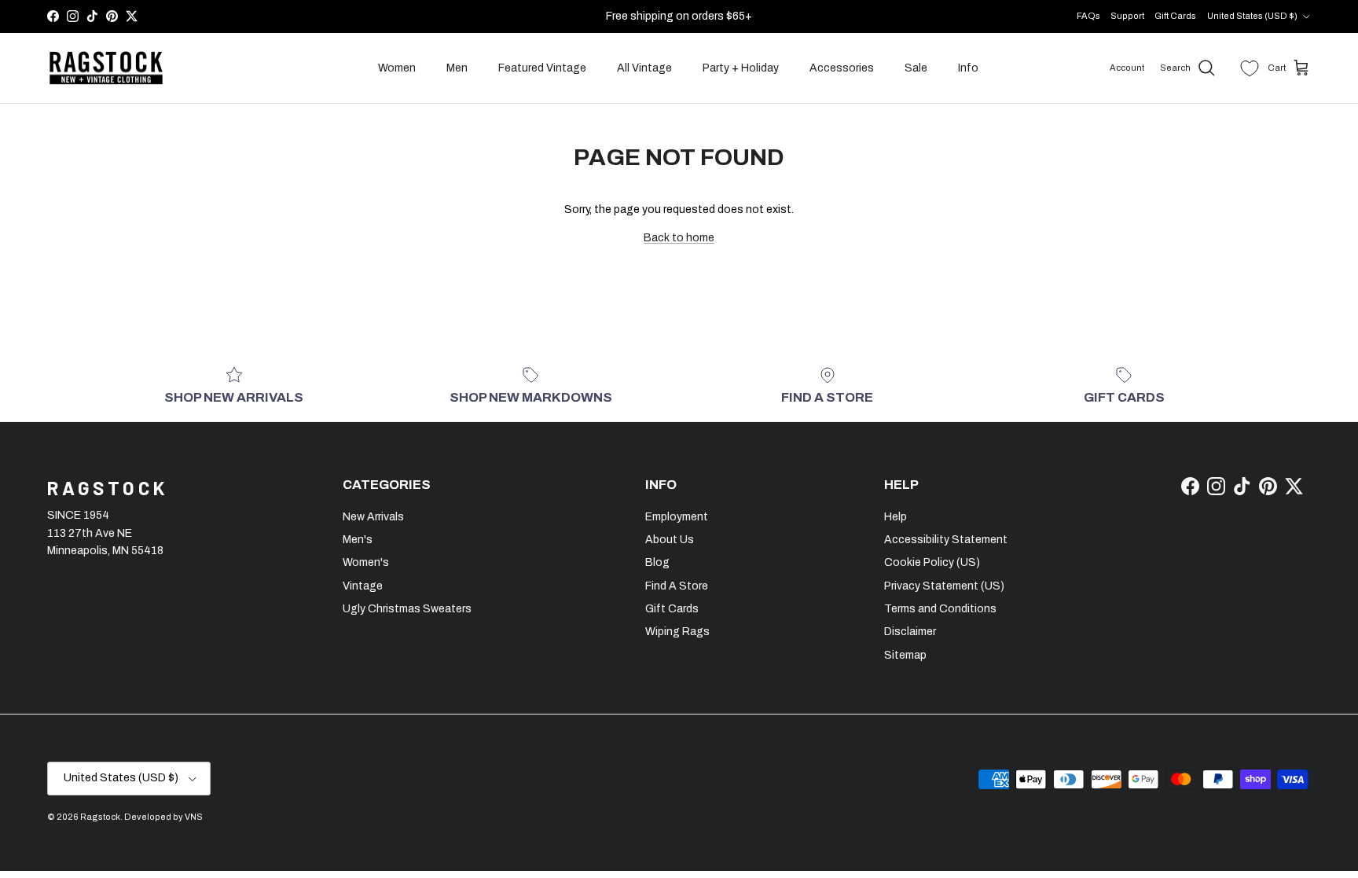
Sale (916, 68)
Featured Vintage (542, 68)
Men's (358, 540)
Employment (676, 517)
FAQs (1088, 15)
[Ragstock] (106, 68)
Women (397, 68)
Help (895, 517)
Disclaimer (910, 631)
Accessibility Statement (945, 540)
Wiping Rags (677, 631)
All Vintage (644, 68)
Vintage (363, 586)
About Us (669, 540)
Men (457, 68)
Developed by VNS (163, 816)
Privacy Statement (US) (944, 586)
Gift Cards (1175, 15)
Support (1127, 15)
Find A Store (676, 586)
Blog (657, 562)
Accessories (841, 68)
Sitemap (905, 655)
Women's (366, 562)
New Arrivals (373, 517)
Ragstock (100, 816)
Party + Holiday (741, 68)
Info (968, 68)
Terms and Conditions (940, 609)
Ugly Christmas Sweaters (407, 609)
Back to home (679, 238)
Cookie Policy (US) (932, 562)
